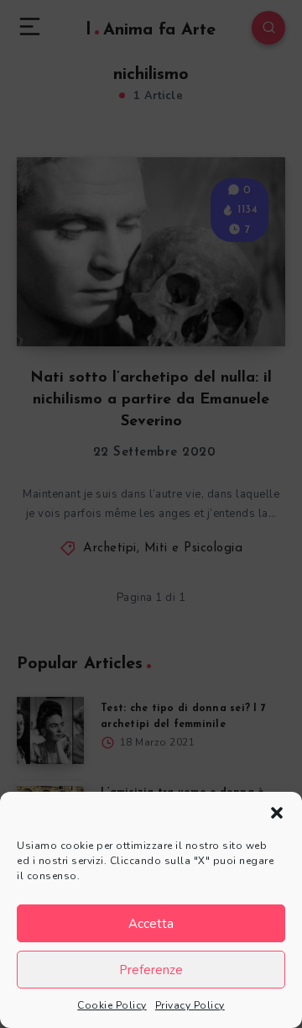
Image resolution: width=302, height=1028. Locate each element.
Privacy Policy (190, 1005)
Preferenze (151, 970)
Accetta (151, 923)
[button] (276, 812)
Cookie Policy (112, 1005)
